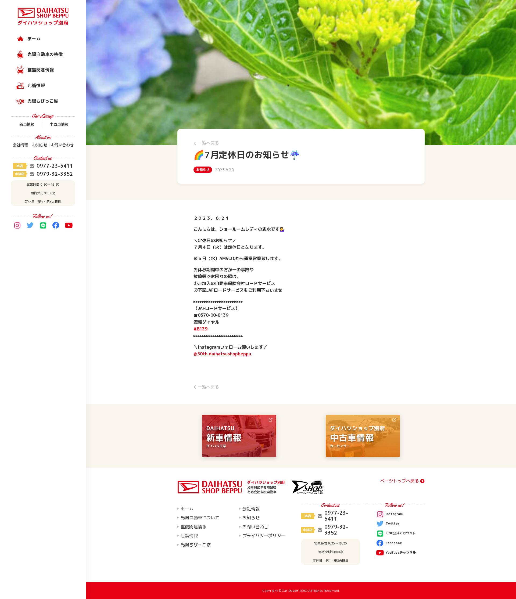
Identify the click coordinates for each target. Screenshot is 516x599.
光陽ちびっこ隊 (42, 101)
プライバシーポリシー (263, 536)
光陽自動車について (200, 518)
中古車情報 (59, 124)
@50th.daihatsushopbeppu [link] (222, 354)
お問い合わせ (62, 144)
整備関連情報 (40, 70)
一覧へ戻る (208, 143)
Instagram (394, 513)
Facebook (394, 542)
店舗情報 (36, 85)
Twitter (392, 523)
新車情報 (26, 124)
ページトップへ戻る (399, 481)
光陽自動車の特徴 (45, 54)
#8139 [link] (200, 329)
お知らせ (39, 144)
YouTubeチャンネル (401, 552)
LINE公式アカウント (400, 533)
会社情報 (20, 144)
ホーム (34, 39)
